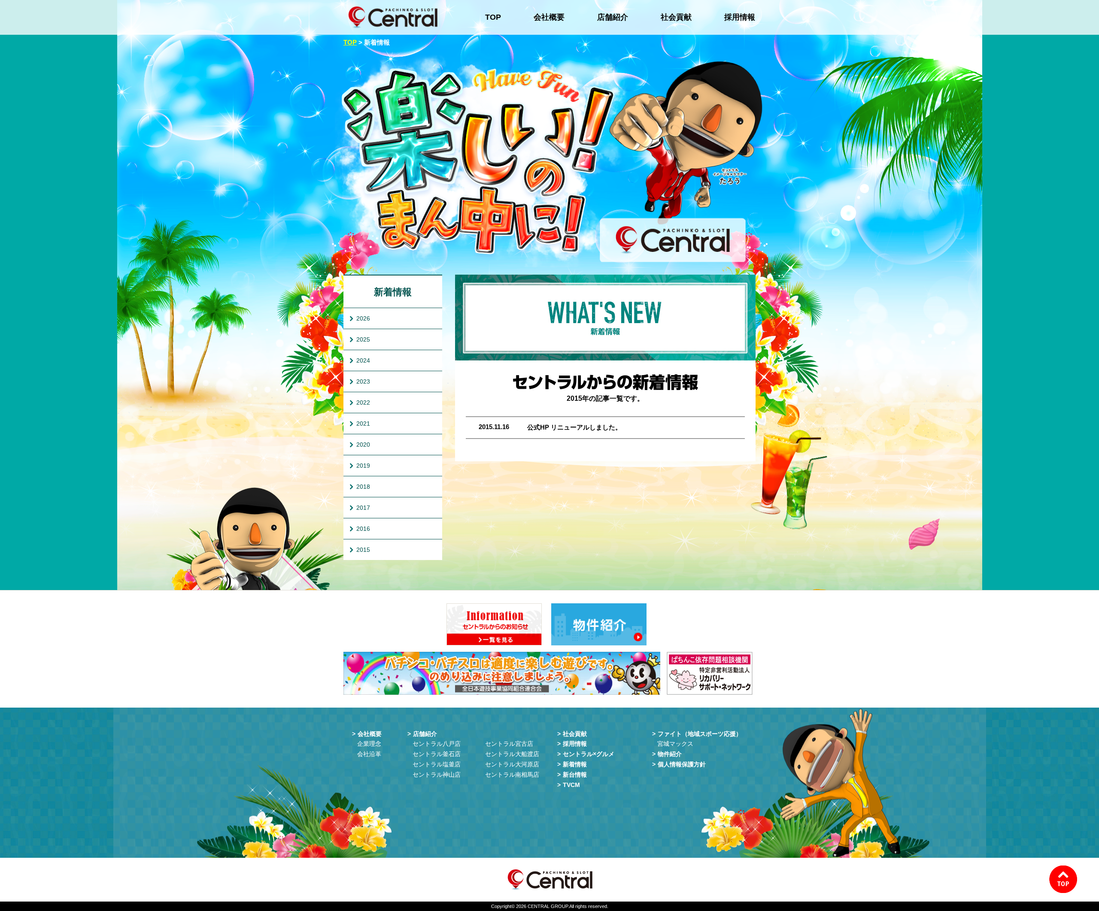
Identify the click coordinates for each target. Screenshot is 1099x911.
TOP (493, 17)
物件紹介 (670, 754)
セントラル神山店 (437, 774)
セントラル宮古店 (509, 743)
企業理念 (369, 743)
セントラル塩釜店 (437, 764)
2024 (363, 360)
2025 (363, 339)
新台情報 (575, 774)
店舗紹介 (612, 17)
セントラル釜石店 (437, 754)
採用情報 (739, 17)
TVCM (571, 784)
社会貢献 (676, 17)
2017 (363, 507)
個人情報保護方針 (682, 764)
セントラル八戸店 (437, 743)
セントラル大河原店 (512, 764)
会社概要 (549, 17)
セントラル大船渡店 (512, 754)
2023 (363, 381)
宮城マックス (675, 743)
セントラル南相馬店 (512, 774)
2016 (363, 528)
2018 (363, 486)
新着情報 (393, 292)
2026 (363, 318)
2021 (363, 423)
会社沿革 (369, 754)
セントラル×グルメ (588, 754)
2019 (363, 465)
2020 (363, 444)
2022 (363, 402)
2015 (363, 549)
